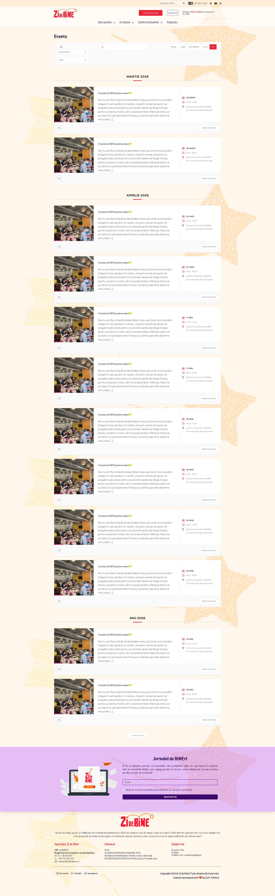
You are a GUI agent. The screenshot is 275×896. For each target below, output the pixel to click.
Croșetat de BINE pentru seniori (113, 93)
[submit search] (184, 3)
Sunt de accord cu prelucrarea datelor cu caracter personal (159, 789)
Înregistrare (209, 128)
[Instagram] (220, 3)
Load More (137, 735)
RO (200, 3)
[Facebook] (211, 3)
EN (196, 3)
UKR (204, 3)
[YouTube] (216, 3)
